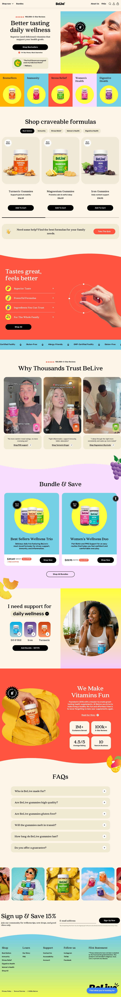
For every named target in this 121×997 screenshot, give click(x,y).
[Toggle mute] (7, 430)
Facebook (67, 960)
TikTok (66, 957)
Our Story (26, 953)
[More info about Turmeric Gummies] (47, 634)
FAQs (104, 4)
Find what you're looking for (102, 990)
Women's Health (8, 967)
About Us (95, 4)
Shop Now (47, 560)
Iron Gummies (100, 191)
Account (46, 960)
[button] (109, 3)
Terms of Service (19, 991)
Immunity (6, 957)
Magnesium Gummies (60, 191)
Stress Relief (7, 960)
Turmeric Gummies (21, 191)
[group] (12, 90)
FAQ (24, 957)
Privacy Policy (6, 991)
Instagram (68, 953)
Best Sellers (6, 953)
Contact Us (47, 953)
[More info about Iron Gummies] (33, 634)
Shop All (5, 971)
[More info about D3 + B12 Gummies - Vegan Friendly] (19, 634)
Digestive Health (8, 964)
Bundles (20, 4)
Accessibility (48, 957)
